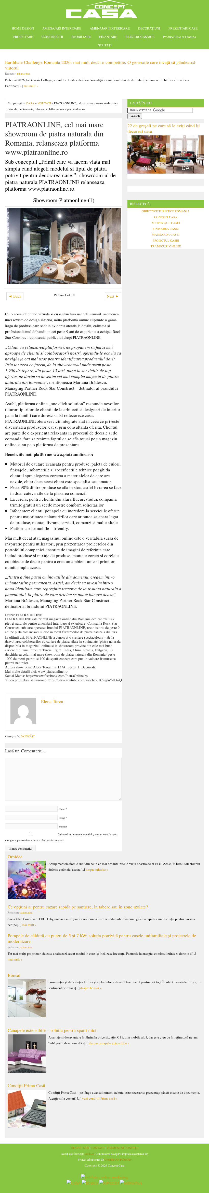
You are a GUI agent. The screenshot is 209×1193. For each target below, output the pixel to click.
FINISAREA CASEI (166, 229)
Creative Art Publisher (118, 1159)
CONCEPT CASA (165, 217)
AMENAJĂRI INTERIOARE (61, 28)
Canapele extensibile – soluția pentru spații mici (52, 1030)
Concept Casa (104, 11)
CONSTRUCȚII (52, 36)
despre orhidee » (97, 869)
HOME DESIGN (23, 28)
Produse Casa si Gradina (179, 36)
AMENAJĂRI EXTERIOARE (110, 28)
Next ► (113, 296)
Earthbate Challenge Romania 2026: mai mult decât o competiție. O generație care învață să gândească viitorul (100, 65)
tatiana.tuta (23, 73)
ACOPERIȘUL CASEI (165, 223)
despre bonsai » (91, 988)
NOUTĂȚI (105, 45)
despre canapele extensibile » (109, 1043)
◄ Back (14, 296)
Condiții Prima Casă (26, 1085)
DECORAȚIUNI (149, 28)
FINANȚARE (108, 36)
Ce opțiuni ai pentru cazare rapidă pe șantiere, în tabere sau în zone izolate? (78, 907)
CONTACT (98, 1148)
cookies (89, 1154)
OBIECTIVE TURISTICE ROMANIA (166, 211)
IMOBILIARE (81, 36)
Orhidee (15, 856)
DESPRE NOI (80, 1148)
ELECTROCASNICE (140, 36)
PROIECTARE (23, 36)
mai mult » (30, 85)
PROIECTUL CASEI (166, 240)
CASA (30, 103)
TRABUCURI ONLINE (166, 246)
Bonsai (14, 975)
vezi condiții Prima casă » (99, 1098)
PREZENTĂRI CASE (183, 28)
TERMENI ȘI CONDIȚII (122, 1148)
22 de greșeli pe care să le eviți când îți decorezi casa (163, 128)
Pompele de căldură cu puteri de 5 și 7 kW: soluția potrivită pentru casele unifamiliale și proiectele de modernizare (102, 938)
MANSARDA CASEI (165, 234)
